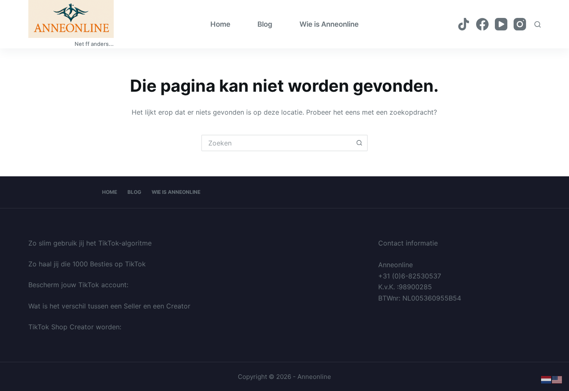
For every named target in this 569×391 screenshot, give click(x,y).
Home (220, 24)
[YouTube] (501, 24)
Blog (264, 24)
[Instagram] (520, 24)
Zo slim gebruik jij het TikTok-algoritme (90, 243)
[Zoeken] (537, 24)
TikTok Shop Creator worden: (74, 327)
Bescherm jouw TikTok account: (78, 285)
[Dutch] (546, 379)
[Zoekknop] (359, 142)
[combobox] (277, 143)
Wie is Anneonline (329, 24)
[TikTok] (463, 24)
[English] (557, 379)
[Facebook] (482, 24)
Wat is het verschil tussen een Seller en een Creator (109, 306)
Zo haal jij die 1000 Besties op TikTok (87, 264)
